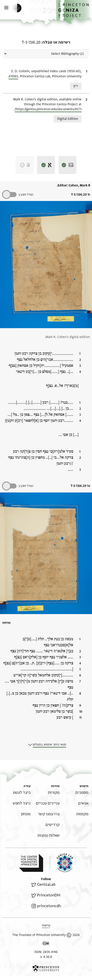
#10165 (13, 76)
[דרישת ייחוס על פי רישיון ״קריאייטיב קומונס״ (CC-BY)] (46, 944)
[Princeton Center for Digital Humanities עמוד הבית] (31, 863)
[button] (74, 12)
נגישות (46, 925)
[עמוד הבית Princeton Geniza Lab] (61, 862)
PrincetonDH (48, 895)
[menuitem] (81, 792)
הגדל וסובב (25, 194)
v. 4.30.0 (46, 957)
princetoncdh (49, 905)
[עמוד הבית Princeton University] (46, 968)
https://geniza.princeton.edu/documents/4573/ (48, 109)
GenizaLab (46, 884)
